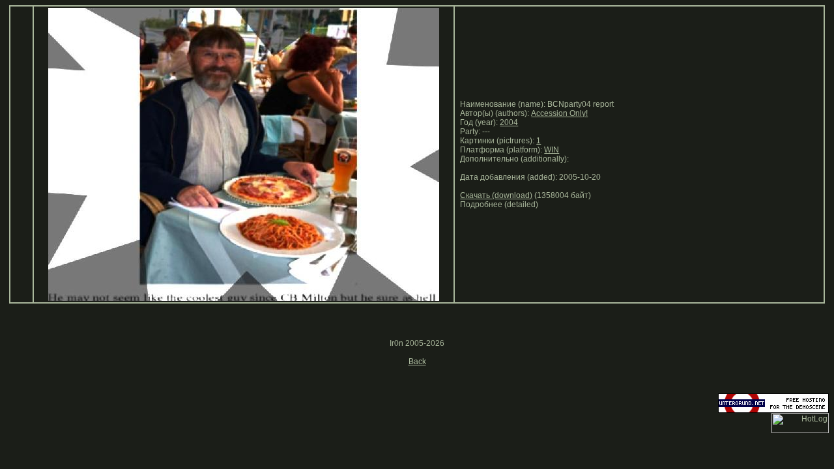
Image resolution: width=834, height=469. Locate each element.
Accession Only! (559, 113)
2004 (509, 122)
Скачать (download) (496, 195)
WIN (551, 149)
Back (417, 361)
